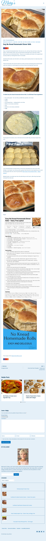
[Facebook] (37, 532)
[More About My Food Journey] (23, 456)
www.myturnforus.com (17, 355)
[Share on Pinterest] (6, 48)
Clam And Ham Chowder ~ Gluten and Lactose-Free (36, 368)
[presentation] (11, 386)
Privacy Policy (4, 528)
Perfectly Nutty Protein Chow (23, 489)
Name (3, 436)
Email (18, 436)
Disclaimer (18, 528)
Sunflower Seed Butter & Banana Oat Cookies (23, 505)
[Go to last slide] (3, 390)
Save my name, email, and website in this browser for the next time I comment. (19, 439)
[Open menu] (44, 3)
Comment (3, 418)
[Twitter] (44, 532)
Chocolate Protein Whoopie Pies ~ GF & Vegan (23, 521)
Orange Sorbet (4, 367)
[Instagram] (39, 532)
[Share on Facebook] (4, 48)
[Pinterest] (41, 532)
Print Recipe (37, 227)
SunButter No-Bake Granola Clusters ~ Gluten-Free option (23, 497)
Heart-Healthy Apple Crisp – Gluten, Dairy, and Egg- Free (23, 513)
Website (33, 436)
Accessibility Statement (25, 528)
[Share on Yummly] (8, 48)
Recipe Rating (4, 415)
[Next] (43, 390)
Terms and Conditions (12, 528)
